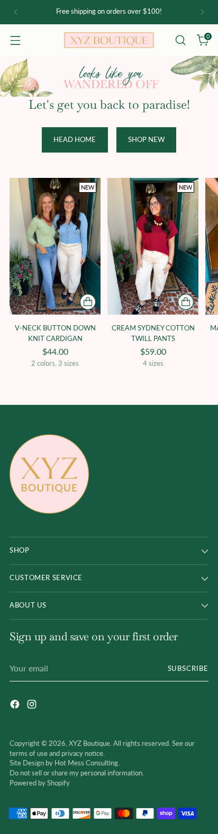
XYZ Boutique (89, 743)
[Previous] (16, 12)
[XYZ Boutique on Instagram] (32, 706)
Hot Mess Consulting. (87, 763)
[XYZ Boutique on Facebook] (16, 706)
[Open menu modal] (15, 40)
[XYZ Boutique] (109, 40)
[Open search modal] (180, 40)
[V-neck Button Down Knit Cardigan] (55, 246)
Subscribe (188, 668)
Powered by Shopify (40, 783)
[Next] (202, 12)
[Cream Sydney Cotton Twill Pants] (152, 246)
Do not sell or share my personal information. (77, 773)
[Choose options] (88, 302)
